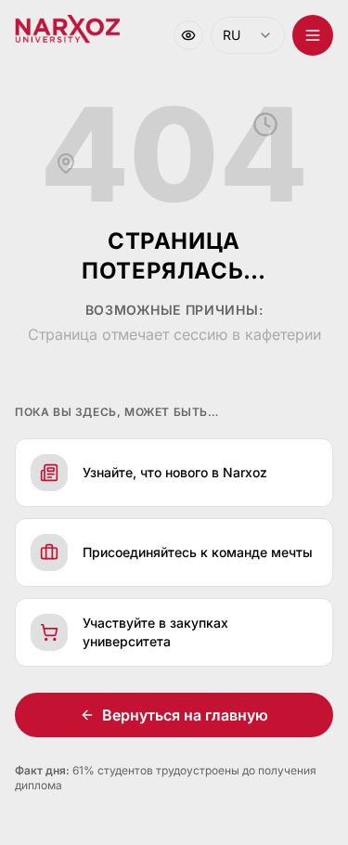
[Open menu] (312, 35)
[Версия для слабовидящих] (188, 35)
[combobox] (248, 35)
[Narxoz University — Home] (67, 30)
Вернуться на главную (185, 715)
